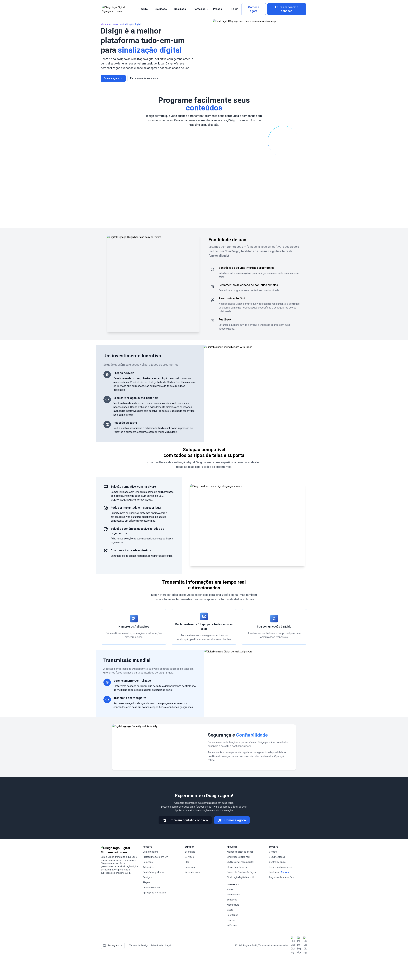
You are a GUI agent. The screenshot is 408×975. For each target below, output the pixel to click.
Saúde (230, 910)
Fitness (231, 920)
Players (146, 882)
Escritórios (232, 915)
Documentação (277, 857)
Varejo (230, 889)
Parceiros (199, 9)
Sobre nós (190, 852)
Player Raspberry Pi (237, 867)
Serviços (147, 877)
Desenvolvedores (151, 887)
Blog (187, 862)
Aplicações (148, 867)
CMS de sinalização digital (240, 862)
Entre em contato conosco (286, 9)
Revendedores (192, 872)
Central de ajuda (277, 862)
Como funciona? (151, 852)
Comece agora (253, 9)
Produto (143, 9)
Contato (273, 852)
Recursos (180, 9)
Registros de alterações (281, 877)
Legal (168, 945)
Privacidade (157, 945)
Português (111, 945)
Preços (217, 9)
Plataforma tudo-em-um (155, 857)
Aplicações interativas (154, 892)
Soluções (161, 9)
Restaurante (233, 894)
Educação (232, 899)
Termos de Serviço (138, 945)
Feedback (274, 872)
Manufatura (233, 904)
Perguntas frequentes (280, 867)
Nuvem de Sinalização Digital (241, 872)
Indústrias (232, 925)
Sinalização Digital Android (240, 877)
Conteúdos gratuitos (153, 872)
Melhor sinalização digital (240, 852)
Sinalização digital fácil (238, 857)
